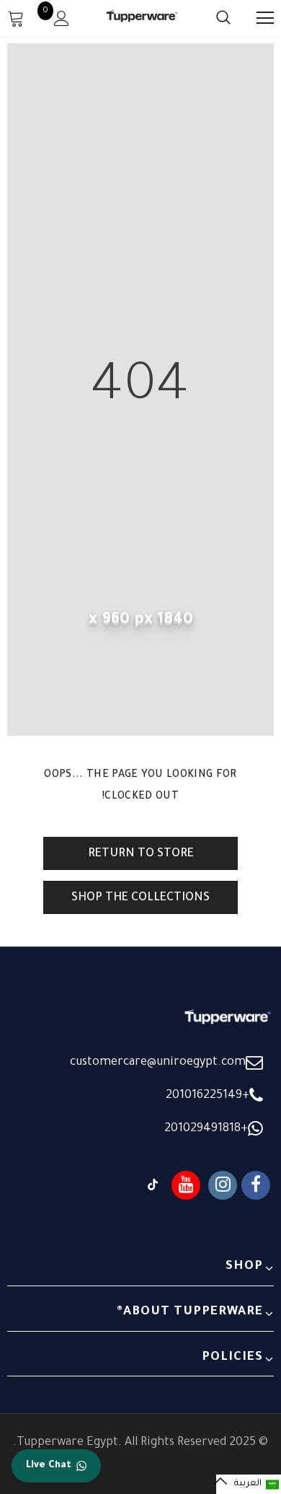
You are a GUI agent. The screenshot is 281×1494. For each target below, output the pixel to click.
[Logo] (142, 17)
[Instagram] (222, 1185)
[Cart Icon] (15, 18)
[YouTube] (185, 1185)
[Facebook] (255, 1185)
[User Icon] (61, 18)
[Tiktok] (152, 1185)
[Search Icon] (209, 18)
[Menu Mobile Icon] (265, 18)
